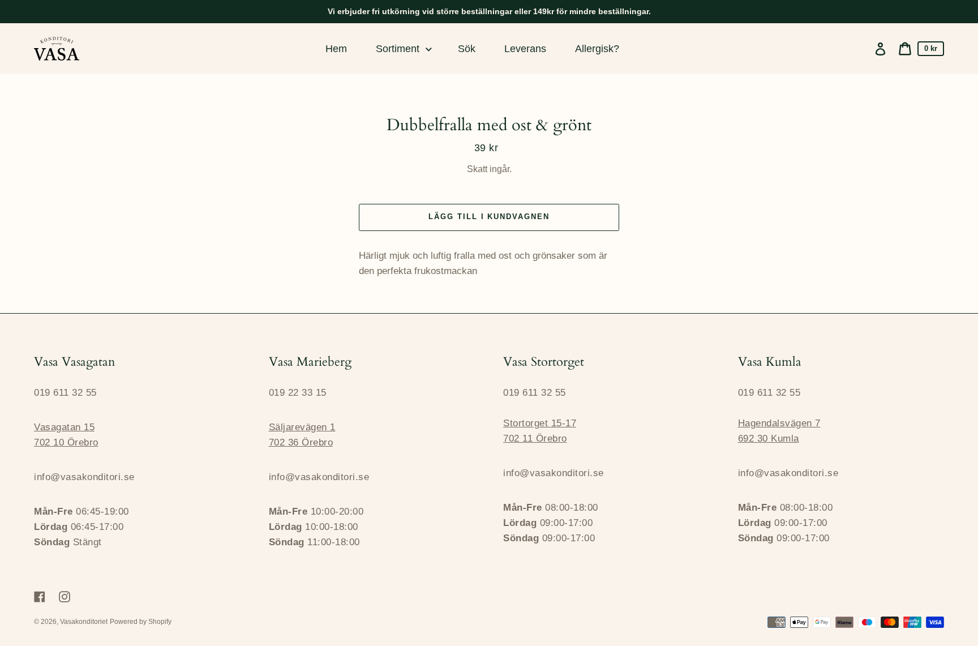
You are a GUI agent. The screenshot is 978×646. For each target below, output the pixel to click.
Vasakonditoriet (84, 622)
